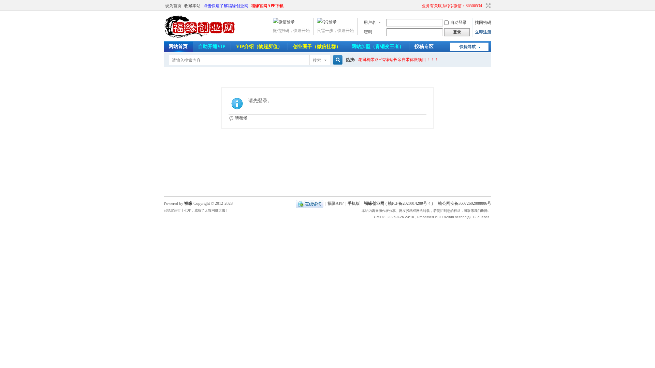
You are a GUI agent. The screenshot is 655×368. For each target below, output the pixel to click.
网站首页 (178, 46)
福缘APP (336, 203)
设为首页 (173, 5)
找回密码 (483, 22)
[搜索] (336, 60)
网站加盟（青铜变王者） (377, 46)
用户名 (370, 22)
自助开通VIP (211, 46)
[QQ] (309, 203)
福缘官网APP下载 (267, 5)
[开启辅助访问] (418, 6)
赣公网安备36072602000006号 (464, 203)
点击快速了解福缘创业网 (225, 5)
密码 (368, 32)
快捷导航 (468, 46)
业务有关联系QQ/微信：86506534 (452, 5)
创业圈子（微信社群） (317, 46)
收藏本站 (192, 5)
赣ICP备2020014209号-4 (409, 203)
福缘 (188, 203)
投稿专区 (424, 46)
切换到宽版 (487, 6)
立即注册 (483, 32)
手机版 (354, 203)
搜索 (317, 60)
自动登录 (458, 22)
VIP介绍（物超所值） (259, 46)
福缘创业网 (374, 203)
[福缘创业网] (206, 36)
